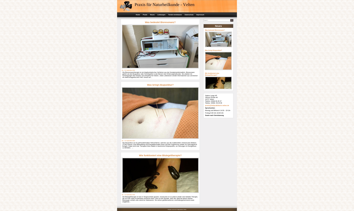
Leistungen (161, 15)
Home (138, 15)
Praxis (145, 15)
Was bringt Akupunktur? (160, 85)
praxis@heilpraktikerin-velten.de (217, 105)
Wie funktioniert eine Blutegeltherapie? (160, 155)
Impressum (200, 15)
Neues (152, 15)
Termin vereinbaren (175, 15)
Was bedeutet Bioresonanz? (160, 22)
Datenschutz (189, 15)
